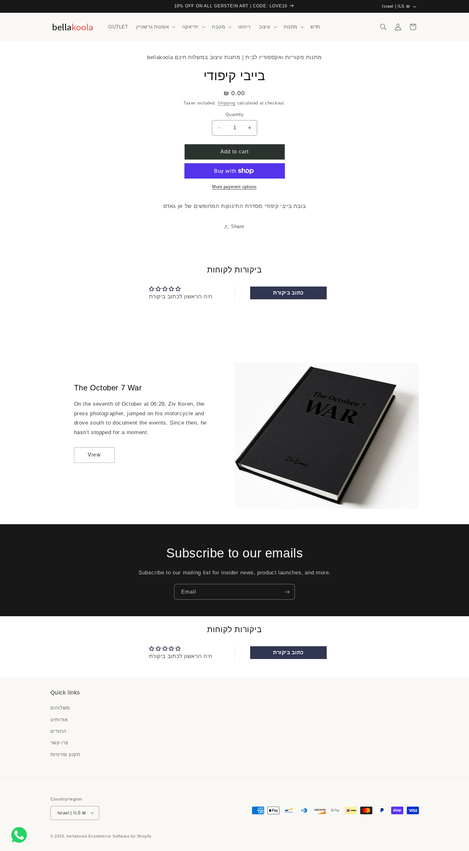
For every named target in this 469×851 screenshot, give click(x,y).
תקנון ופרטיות (65, 754)
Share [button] (237, 226)
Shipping (226, 103)
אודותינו (59, 719)
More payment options (234, 187)
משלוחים (60, 708)
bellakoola (77, 836)
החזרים (58, 731)
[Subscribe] (287, 592)
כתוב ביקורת (288, 292)
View (94, 454)
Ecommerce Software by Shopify (119, 836)
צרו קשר (59, 743)
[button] (155, 27)
